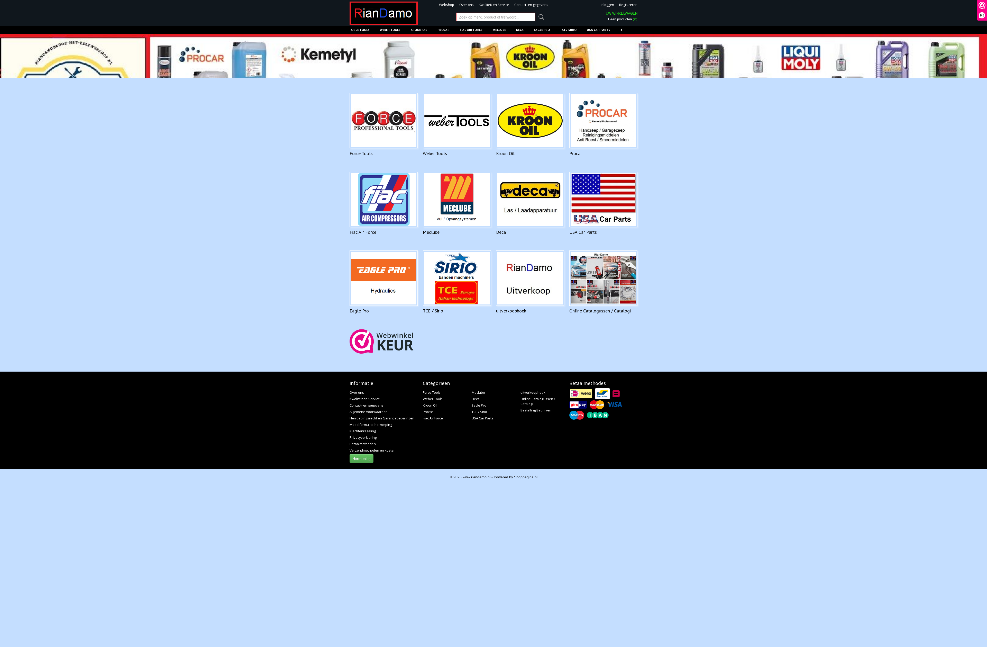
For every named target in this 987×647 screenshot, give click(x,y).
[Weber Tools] (457, 120)
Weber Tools (390, 30)
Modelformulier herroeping (371, 424)
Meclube (499, 30)
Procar (443, 30)
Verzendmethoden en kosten (373, 450)
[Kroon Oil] (530, 120)
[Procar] (603, 120)
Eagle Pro (542, 30)
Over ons (466, 4)
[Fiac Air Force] (383, 199)
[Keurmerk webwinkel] (382, 341)
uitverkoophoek (511, 311)
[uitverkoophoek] (530, 278)
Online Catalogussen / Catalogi (600, 311)
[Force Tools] (383, 120)
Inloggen (607, 4)
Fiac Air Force (471, 30)
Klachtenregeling (363, 431)
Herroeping (361, 458)
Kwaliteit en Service (494, 4)
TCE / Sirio (568, 30)
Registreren (628, 4)
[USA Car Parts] (603, 199)
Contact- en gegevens (531, 4)
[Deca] (530, 199)
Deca (520, 30)
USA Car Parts (598, 30)
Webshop (446, 4)
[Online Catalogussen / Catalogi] (603, 278)
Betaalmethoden (363, 444)
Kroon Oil (419, 30)
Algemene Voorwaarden (369, 411)
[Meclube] (457, 199)
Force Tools (360, 30)
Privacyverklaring (363, 437)
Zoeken (540, 17)
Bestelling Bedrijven (535, 410)
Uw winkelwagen (621, 13)
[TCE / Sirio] (457, 278)
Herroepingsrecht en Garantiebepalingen (382, 418)
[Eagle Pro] (383, 278)
